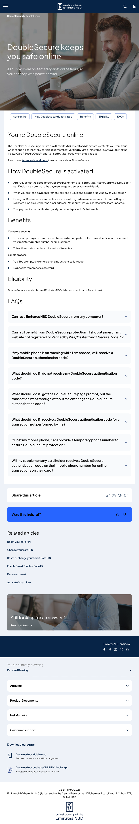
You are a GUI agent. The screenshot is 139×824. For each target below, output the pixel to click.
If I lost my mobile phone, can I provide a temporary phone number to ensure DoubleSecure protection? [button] (65, 442)
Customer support (22, 730)
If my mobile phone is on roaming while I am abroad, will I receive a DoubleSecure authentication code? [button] (62, 355)
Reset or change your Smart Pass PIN (29, 558)
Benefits (85, 116)
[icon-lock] (134, 6)
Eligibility (104, 116)
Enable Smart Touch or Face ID (25, 566)
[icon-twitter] (125, 495)
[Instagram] (121, 649)
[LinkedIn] (127, 649)
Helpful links (18, 715)
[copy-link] (107, 495)
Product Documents (24, 700)
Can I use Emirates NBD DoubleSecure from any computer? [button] (57, 316)
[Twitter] (110, 649)
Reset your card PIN (19, 541)
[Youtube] (115, 649)
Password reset (16, 574)
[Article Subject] (113, 495)
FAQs (120, 116)
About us (16, 686)
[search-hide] (125, 6)
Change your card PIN (20, 549)
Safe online (20, 116)
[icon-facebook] (119, 495)
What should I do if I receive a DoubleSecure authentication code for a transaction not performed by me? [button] (65, 422)
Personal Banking (17, 670)
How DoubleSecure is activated (53, 116)
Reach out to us (19, 625)
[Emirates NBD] (69, 6)
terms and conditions (35, 160)
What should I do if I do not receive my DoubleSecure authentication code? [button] (64, 376)
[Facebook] (104, 649)
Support (19, 16)
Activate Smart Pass (19, 582)
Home (10, 16)
